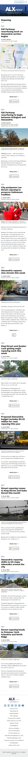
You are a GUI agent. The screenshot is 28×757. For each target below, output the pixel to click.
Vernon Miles (6, 356)
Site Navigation (14, 725)
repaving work (8, 385)
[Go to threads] (19, 705)
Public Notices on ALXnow (14, 720)
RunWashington (14, 742)
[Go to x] (5, 705)
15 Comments (15, 477)
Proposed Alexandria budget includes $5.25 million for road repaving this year (13, 420)
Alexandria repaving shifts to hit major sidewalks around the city (12, 563)
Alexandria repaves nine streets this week (13, 271)
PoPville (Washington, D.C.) (14, 738)
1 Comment (15, 548)
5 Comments (15, 405)
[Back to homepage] (4, 2)
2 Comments (15, 259)
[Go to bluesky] (23, 705)
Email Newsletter (14, 713)
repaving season (5, 531)
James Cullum (6, 197)
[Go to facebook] (8, 705)
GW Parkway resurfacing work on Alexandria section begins (12, 33)
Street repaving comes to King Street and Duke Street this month (14, 490)
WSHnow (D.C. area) (14, 745)
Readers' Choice (14, 723)
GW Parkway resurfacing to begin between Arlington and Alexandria (13, 116)
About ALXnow (14, 708)
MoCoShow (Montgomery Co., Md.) (14, 735)
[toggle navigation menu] (26, 2)
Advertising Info (14, 711)
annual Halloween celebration (10, 242)
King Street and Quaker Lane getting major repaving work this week (13, 350)
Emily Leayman (7, 39)
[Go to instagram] (12, 705)
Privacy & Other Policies (14, 718)
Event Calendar (14, 715)
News (2, 26)
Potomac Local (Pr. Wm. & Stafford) (14, 740)
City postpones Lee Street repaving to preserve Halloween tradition (12, 191)
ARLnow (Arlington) (14, 728)
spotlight (24, 596)
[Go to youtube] (16, 705)
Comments (15, 101)
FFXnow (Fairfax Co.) (14, 733)
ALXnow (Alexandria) (14, 730)
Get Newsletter (19, 2)
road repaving (10, 465)
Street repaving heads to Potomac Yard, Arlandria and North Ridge (13, 633)
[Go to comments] (14, 334)
